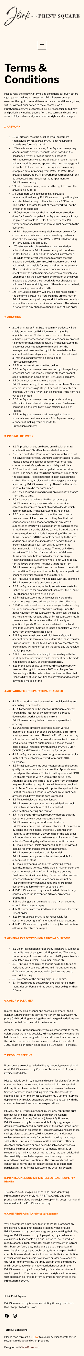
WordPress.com (30, 1347)
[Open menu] (42, 45)
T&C (36, 1336)
